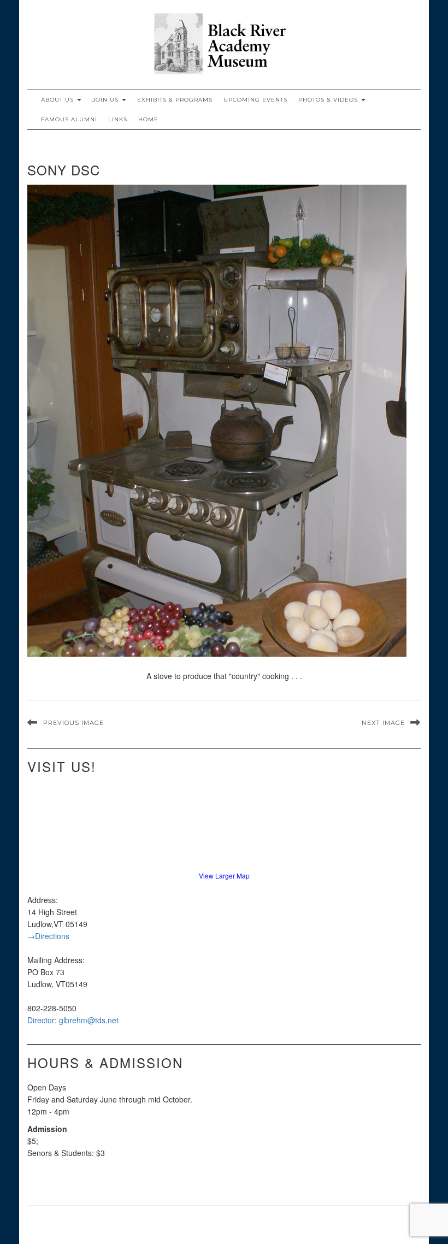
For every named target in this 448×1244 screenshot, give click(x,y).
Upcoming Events (255, 99)
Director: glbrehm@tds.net (73, 1020)
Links (117, 119)
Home (148, 119)
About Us (58, 99)
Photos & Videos (329, 99)
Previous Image (73, 723)
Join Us (106, 99)
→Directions (48, 935)
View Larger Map (224, 875)
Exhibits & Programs (175, 99)
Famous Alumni (69, 119)
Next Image (383, 723)
